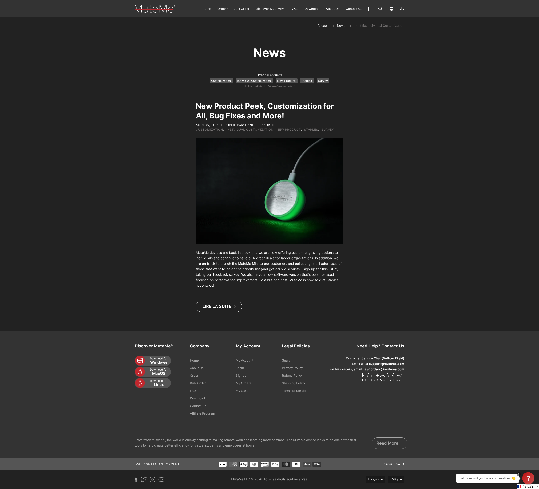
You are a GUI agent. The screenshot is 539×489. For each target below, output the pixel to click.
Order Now (392, 464)
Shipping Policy (293, 383)
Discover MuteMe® (270, 9)
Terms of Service (294, 391)
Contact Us (354, 9)
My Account (244, 360)
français (373, 479)
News (341, 26)
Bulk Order (241, 9)
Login (240, 368)
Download (311, 9)
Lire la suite (217, 306)
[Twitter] (145, 480)
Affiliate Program (202, 413)
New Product (286, 80)
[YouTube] (163, 480)
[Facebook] (138, 480)
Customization (221, 80)
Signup (241, 376)
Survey (323, 80)
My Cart (242, 391)
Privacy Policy (292, 368)
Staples (307, 80)
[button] (528, 486)
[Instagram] (154, 480)
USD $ (394, 479)
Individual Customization (254, 80)
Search (287, 360)
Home (206, 9)
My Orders (243, 383)
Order (221, 9)
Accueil (323, 26)
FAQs (294, 9)
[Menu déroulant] (228, 9)
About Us (332, 9)
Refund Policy (292, 376)
